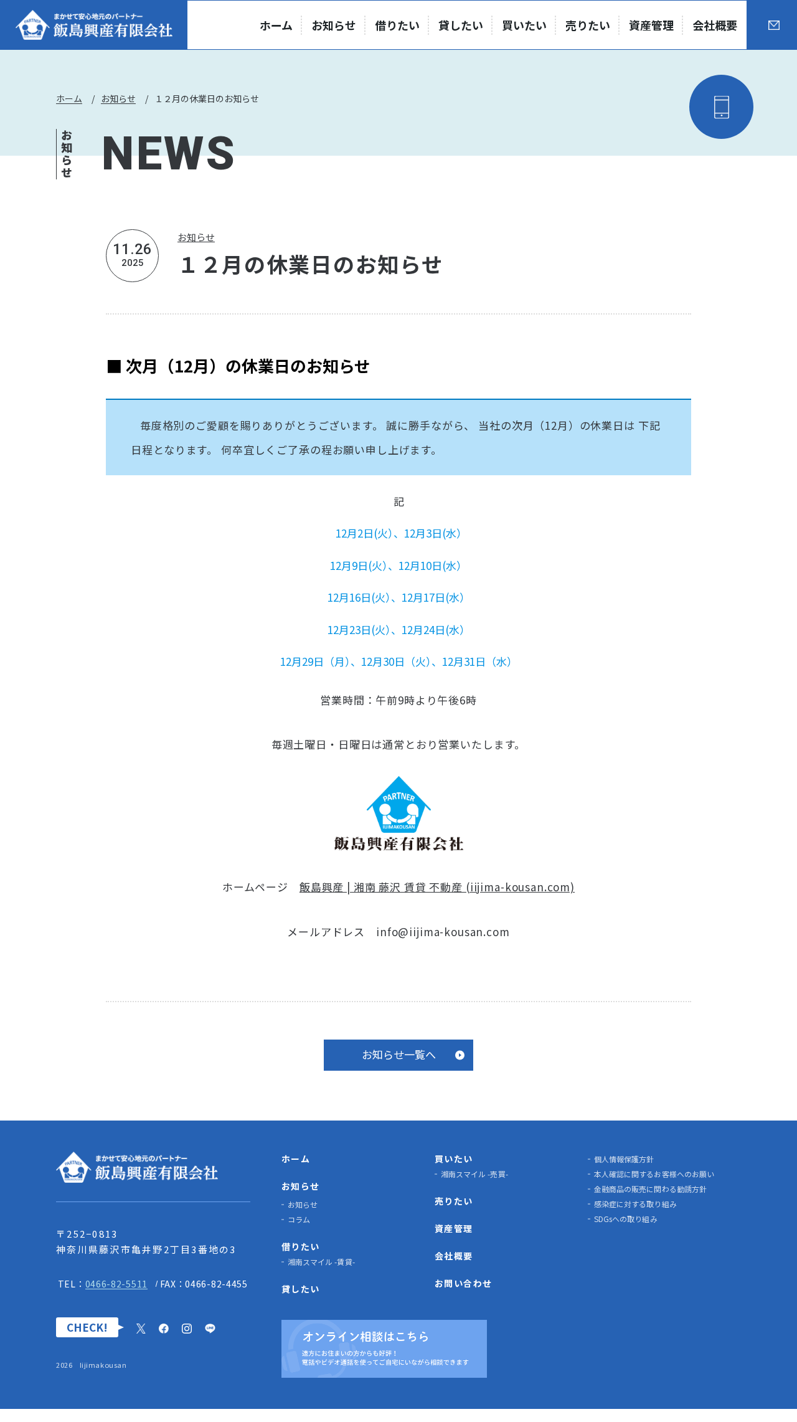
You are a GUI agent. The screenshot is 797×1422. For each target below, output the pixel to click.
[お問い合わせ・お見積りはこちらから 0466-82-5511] (648, 106)
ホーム (69, 98)
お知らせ (118, 98)
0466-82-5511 (116, 1283)
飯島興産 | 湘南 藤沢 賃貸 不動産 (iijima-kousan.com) (437, 886)
